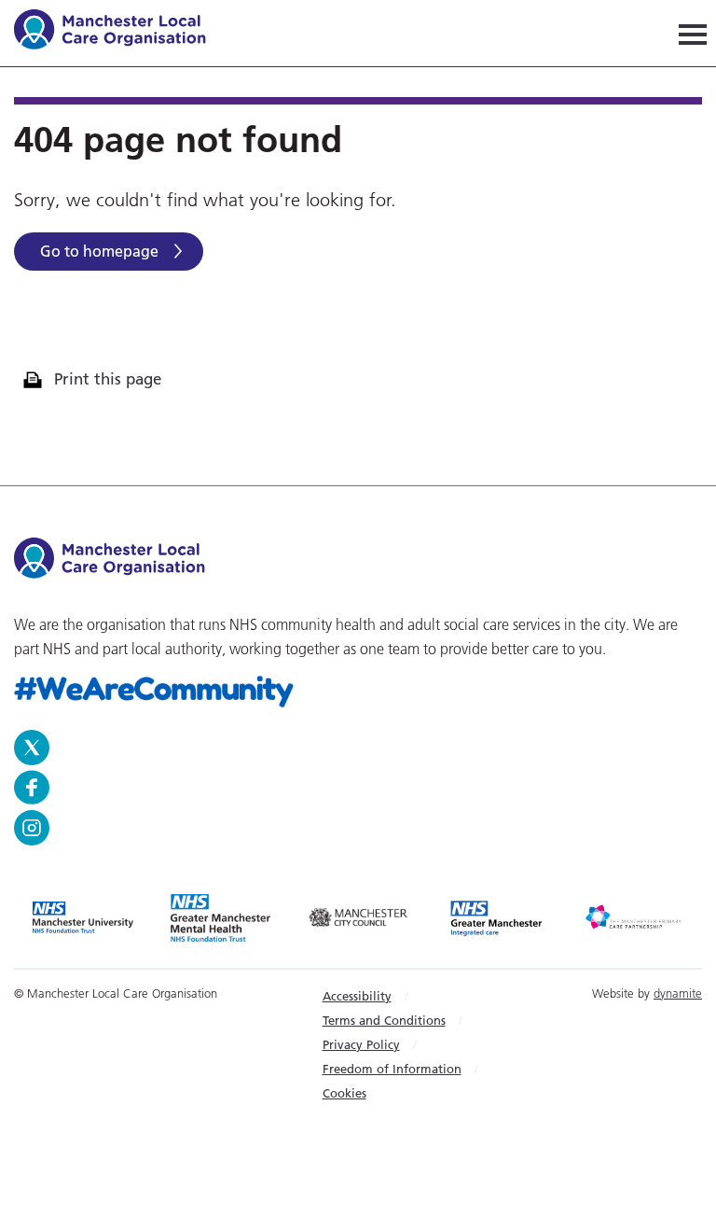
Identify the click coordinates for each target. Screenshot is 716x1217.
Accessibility (357, 995)
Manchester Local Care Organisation (119, 32)
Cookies (344, 1092)
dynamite (678, 993)
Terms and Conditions (384, 1020)
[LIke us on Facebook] (353, 787)
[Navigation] (692, 33)
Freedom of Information (392, 1068)
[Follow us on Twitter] (353, 747)
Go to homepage (99, 251)
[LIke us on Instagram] (358, 828)
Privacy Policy (361, 1044)
